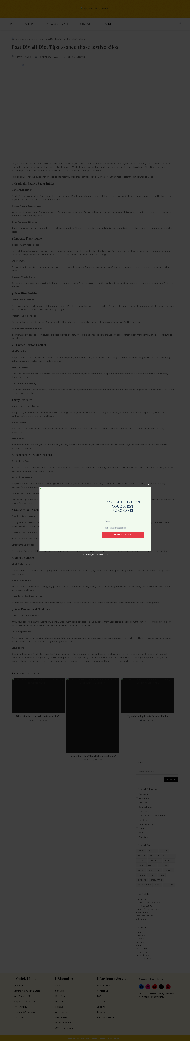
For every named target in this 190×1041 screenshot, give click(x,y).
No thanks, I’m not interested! (94, 554)
